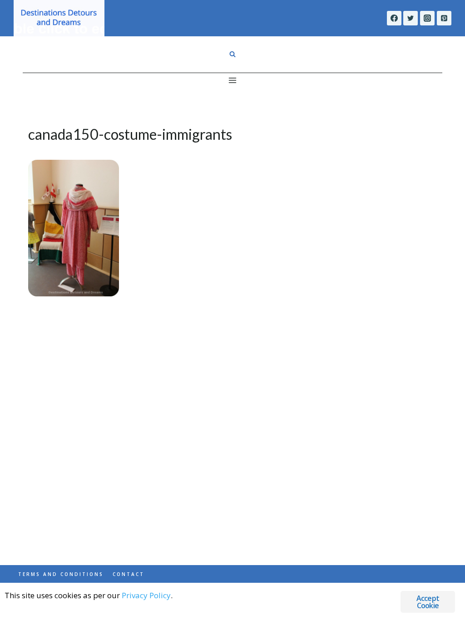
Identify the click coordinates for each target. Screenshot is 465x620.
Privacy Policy (146, 595)
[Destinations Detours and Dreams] (59, 18)
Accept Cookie (427, 601)
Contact (128, 574)
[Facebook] (394, 18)
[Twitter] (410, 18)
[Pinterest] (444, 18)
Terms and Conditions (61, 574)
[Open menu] (232, 80)
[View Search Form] (232, 54)
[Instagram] (427, 18)
